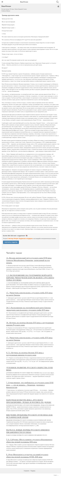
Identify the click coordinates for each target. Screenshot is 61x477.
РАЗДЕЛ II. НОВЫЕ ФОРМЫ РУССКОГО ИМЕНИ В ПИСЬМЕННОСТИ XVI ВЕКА (28, 431)
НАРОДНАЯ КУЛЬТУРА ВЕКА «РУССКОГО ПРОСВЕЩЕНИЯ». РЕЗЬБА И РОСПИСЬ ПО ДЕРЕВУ (28, 401)
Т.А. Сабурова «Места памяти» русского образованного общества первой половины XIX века (29, 440)
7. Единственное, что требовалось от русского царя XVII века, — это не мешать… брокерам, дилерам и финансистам (29, 385)
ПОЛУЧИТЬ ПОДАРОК (10, 242)
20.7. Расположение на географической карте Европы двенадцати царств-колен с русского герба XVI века (28, 308)
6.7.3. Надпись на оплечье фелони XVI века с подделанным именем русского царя (25, 353)
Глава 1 (55, 475)
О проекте (26, 470)
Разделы (33, 470)
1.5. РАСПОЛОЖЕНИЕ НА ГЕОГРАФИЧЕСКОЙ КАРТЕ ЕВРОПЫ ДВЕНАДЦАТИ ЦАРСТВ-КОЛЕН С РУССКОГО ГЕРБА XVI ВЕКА (30, 277)
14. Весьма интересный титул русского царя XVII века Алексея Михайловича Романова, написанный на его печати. (29, 260)
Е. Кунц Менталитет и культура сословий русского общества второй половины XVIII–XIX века (27, 455)
